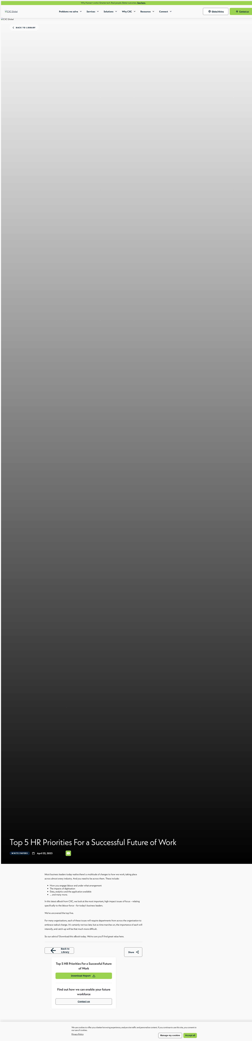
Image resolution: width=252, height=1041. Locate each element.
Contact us (84, 1001)
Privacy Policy (78, 1034)
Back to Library (65, 950)
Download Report (81, 975)
